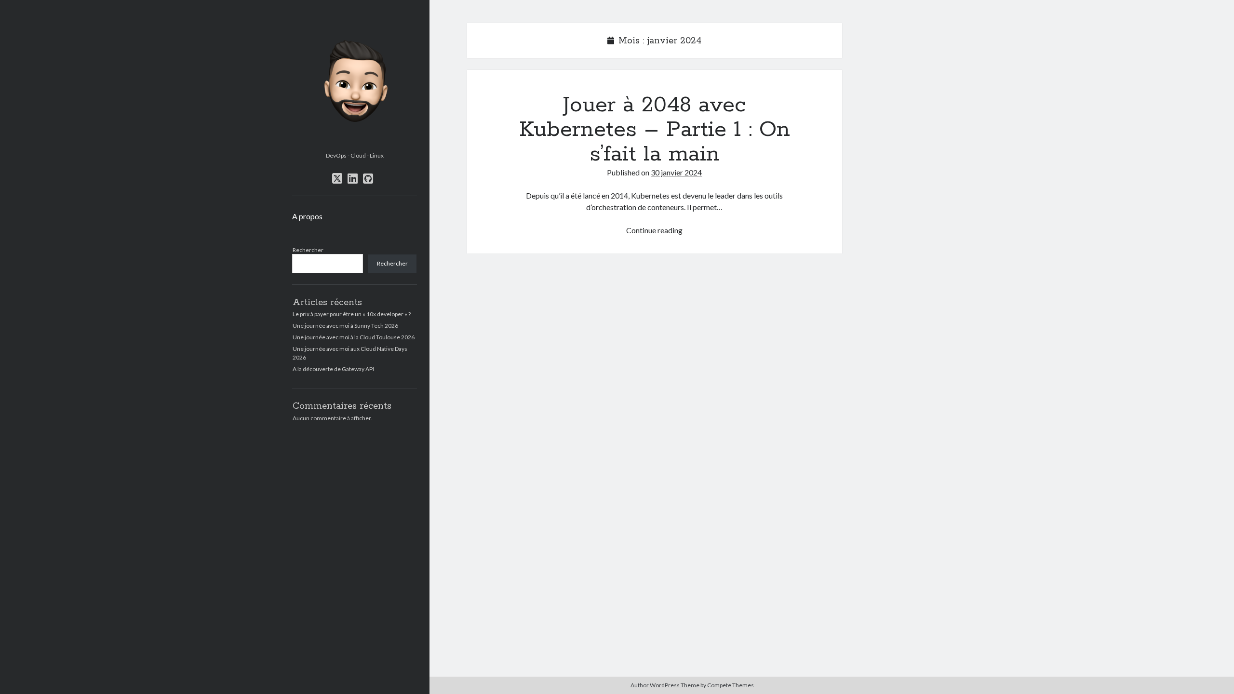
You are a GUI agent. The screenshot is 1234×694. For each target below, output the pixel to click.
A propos (307, 216)
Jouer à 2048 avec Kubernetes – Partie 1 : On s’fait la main (654, 129)
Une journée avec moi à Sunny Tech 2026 (345, 325)
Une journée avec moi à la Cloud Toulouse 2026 (354, 337)
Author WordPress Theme (664, 685)
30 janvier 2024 (676, 172)
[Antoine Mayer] (354, 144)
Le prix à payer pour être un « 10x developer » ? (352, 314)
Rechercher (308, 250)
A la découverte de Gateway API (333, 369)
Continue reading (654, 230)
